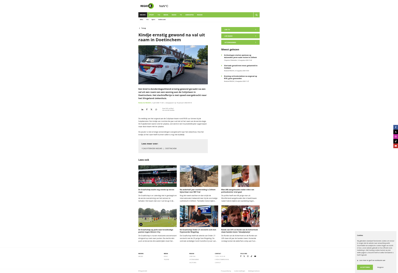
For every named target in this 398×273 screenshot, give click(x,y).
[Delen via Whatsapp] (156, 109)
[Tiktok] (251, 256)
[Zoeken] (256, 14)
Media (166, 15)
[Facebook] (240, 256)
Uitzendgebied (194, 259)
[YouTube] (255, 256)
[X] (244, 256)
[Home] (147, 6)
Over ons (192, 256)
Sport (151, 15)
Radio (174, 15)
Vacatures (192, 262)
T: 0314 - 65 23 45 (220, 256)
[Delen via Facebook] (147, 109)
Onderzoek (162, 19)
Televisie (166, 259)
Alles (141, 19)
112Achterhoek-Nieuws (151, 148)
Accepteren (365, 267)
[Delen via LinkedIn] (142, 109)
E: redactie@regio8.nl (222, 259)
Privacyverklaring (226, 271)
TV (181, 15)
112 (159, 15)
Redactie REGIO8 (144, 103)
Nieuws (143, 15)
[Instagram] (248, 256)
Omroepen (189, 15)
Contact (218, 262)
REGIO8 (199, 15)
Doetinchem (171, 148)
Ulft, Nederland (169, 6)
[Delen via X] (151, 109)
